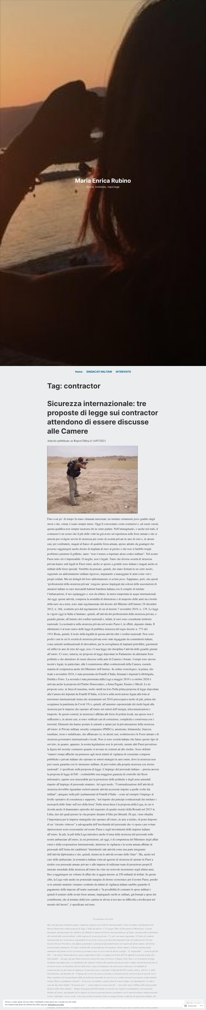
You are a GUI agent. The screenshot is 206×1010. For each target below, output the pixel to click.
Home (78, 371)
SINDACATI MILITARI (99, 371)
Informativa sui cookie (56, 1004)
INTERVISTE (123, 371)
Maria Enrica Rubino (103, 180)
